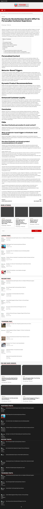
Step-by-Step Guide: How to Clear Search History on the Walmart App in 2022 (7, 221)
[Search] (41, 10)
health (24, 376)
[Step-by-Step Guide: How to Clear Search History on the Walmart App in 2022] (7, 212)
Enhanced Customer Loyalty (8, 46)
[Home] (2, 10)
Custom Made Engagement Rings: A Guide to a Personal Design (31, 399)
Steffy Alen (9, 225)
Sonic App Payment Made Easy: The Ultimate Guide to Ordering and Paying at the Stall (21, 222)
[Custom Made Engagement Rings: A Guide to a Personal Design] (32, 390)
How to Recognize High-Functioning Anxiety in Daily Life (31, 379)
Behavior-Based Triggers (8, 43)
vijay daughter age (37, 200)
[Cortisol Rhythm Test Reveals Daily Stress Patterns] (11, 390)
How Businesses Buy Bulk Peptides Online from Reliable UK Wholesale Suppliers (10, 379)
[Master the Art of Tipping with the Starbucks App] (35, 212)
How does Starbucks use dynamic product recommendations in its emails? (17, 52)
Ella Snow (9, 382)
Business (3, 376)
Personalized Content (7, 42)
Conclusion (5, 47)
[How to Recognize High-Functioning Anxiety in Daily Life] (32, 370)
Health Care (3, 396)
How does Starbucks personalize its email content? (13, 50)
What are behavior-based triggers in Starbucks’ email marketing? (15, 51)
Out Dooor (3, 16)
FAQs (4, 49)
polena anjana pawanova (7, 200)
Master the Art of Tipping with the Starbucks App (34, 221)
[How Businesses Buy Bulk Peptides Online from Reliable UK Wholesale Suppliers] (11, 370)
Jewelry (24, 396)
